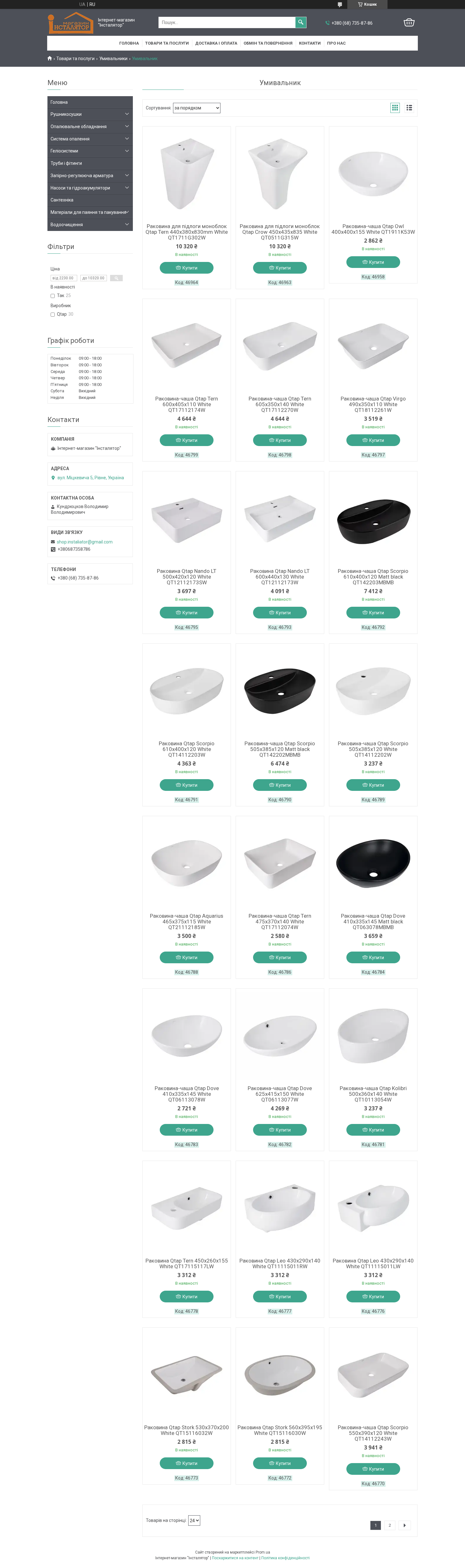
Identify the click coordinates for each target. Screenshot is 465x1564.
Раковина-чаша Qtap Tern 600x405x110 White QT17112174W (186, 404)
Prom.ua (263, 1552)
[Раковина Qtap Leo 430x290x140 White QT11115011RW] (280, 1208)
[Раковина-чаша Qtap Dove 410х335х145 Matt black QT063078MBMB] (373, 863)
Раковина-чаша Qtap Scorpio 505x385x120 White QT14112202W (373, 749)
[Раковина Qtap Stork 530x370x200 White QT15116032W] (187, 1375)
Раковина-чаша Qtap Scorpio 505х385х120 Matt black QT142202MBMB (280, 749)
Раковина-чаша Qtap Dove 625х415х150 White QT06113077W (280, 1093)
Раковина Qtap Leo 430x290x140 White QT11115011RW (279, 1263)
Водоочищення (67, 224)
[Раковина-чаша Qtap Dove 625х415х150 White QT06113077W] (280, 1036)
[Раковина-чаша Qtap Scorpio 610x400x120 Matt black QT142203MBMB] (373, 518)
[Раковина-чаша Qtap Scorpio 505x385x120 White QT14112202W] (373, 691)
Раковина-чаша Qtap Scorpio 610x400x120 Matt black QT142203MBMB (373, 576)
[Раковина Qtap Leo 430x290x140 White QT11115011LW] (373, 1208)
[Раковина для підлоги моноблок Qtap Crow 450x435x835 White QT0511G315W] (280, 174)
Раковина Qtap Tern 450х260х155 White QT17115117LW (187, 1263)
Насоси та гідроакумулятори (80, 187)
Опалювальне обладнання (79, 126)
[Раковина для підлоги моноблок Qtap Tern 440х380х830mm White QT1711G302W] (187, 174)
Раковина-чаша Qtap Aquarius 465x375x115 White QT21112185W (186, 921)
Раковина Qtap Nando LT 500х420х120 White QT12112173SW (186, 576)
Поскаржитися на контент (235, 1558)
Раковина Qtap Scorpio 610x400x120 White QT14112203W (186, 749)
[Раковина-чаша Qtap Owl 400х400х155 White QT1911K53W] (373, 174)
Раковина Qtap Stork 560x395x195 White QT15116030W (280, 1430)
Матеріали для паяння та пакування (88, 212)
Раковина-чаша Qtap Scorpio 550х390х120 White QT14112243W (373, 1433)
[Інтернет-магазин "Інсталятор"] (71, 22)
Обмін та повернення (268, 43)
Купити (190, 267)
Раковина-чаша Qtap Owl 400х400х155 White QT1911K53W (373, 229)
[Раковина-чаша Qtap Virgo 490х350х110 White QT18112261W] (373, 346)
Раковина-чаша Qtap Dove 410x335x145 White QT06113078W (187, 1093)
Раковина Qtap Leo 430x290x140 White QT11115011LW (373, 1263)
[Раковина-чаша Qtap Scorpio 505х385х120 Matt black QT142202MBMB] (280, 691)
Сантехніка (62, 199)
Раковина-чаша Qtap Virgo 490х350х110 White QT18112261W (373, 404)
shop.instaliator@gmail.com (85, 541)
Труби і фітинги (66, 163)
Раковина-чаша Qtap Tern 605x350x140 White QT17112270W (280, 404)
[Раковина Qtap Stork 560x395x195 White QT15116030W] (280, 1375)
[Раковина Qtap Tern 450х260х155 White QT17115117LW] (187, 1208)
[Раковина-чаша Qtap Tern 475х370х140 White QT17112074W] (280, 863)
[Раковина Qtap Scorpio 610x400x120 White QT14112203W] (187, 691)
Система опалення (70, 138)
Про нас (336, 43)
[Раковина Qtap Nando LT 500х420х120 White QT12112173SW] (187, 518)
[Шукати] (300, 22)
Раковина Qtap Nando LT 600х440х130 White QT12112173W (280, 576)
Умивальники (113, 58)
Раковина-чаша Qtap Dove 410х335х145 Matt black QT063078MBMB (373, 921)
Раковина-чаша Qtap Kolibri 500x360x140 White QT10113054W (373, 1093)
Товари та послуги (167, 43)
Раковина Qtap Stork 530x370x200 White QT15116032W (186, 1430)
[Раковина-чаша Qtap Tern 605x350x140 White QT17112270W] (280, 346)
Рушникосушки (66, 114)
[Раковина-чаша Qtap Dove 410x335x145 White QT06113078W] (187, 1036)
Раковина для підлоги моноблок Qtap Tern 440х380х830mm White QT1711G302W (187, 231)
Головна (129, 43)
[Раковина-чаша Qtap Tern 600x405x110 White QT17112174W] (187, 346)
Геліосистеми (64, 150)
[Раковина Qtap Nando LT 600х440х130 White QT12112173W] (280, 518)
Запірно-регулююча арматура (82, 175)
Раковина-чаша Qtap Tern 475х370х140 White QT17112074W (280, 921)
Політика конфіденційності (285, 1558)
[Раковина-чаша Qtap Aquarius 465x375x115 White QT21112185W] (187, 863)
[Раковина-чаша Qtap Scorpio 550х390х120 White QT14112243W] (373, 1375)
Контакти (310, 43)
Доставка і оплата (216, 43)
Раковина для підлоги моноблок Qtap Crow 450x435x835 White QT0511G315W (280, 231)
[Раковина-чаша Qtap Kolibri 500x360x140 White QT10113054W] (373, 1036)
